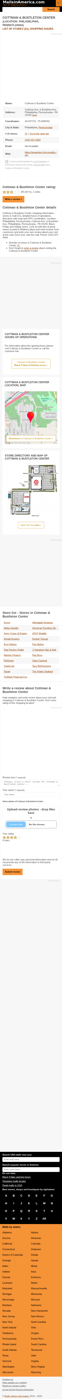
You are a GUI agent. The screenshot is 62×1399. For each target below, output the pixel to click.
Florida (34, 1254)
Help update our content (14, 1382)
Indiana (6, 1271)
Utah (33, 1355)
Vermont (6, 1361)
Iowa (33, 1271)
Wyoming (36, 1372)
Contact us (7, 1379)
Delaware (36, 1249)
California (7, 1243)
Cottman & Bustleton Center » (31, 364)
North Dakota (9, 1327)
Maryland (7, 1288)
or (31, 813)
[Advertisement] (31, 66)
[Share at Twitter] (31, 178)
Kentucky (36, 1277)
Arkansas (36, 1238)
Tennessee (36, 1350)
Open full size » (31, 525)
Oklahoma (7, 1333)
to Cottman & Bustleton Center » (31, 438)
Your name (13, 790)
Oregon (35, 1333)
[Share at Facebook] (26, 178)
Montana (6, 1305)
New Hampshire (39, 1310)
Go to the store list (39, 133)
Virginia (35, 1361)
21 (26, 133)
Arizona (6, 1238)
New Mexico (37, 1316)
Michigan (7, 1294)
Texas (5, 1355)
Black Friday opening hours (16, 1177)
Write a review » (13, 199)
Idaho (5, 1266)
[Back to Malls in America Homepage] (28, 3)
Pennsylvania (9, 1338)
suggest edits (39, 165)
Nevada (6, 1310)
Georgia (6, 1260)
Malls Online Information (17, 1396)
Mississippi (8, 1299)
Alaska (34, 1232)
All (44, 1218)
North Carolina (38, 1322)
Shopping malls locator (14, 1181)
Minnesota (36, 1294)
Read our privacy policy (14, 1386)
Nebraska (36, 1305)
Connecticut (8, 1249)
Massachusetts (39, 1288)
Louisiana (7, 1282)
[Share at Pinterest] (35, 178)
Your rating (8, 833)
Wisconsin (7, 1372)
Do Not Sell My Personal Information (18, 1390)
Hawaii (34, 1260)
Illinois (34, 1266)
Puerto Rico (37, 1338)
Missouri (35, 1299)
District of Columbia (12, 1254)
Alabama (7, 1232)
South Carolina (38, 1344)
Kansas (6, 1277)
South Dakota (9, 1350)
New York (7, 1322)
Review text (14, 777)
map (34, 115)
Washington (8, 1366)
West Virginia (38, 1366)
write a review (31, 248)
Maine (34, 1282)
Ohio (33, 1327)
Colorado (35, 1243)
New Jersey (8, 1316)
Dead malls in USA (12, 1185)
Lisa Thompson (40, 161)
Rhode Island (9, 1344)
